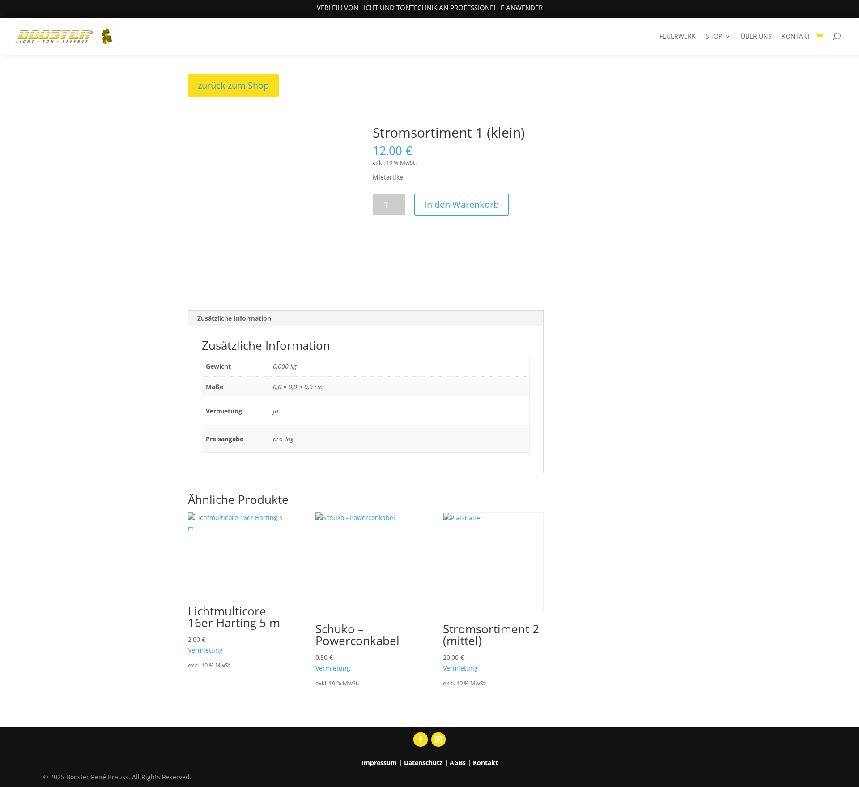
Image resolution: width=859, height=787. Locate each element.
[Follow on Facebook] (420, 739)
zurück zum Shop (233, 85)
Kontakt (485, 762)
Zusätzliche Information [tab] (234, 318)
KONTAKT (796, 36)
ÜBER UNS (756, 36)
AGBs (458, 762)
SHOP (714, 36)
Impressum (379, 762)
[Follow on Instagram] (438, 739)
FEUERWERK (677, 36)
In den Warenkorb (461, 204)
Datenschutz (423, 762)
